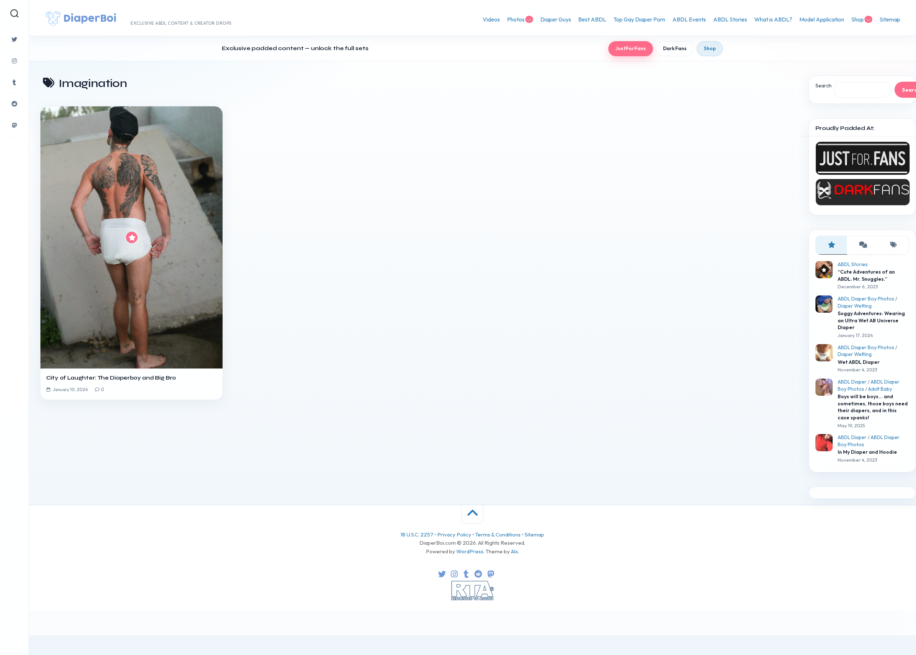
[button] (457, 297)
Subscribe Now (458, 353)
